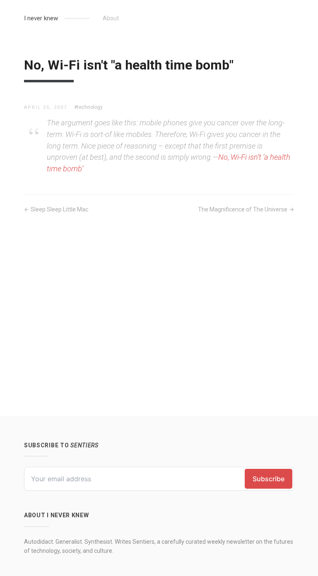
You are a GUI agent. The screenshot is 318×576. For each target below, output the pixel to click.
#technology (88, 107)
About (111, 18)
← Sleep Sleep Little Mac (56, 209)
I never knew (41, 18)
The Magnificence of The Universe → (246, 209)
